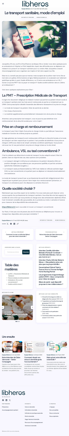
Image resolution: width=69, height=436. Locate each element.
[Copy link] (17, 224)
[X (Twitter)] (9, 400)
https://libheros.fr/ (8, 207)
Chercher (26, 252)
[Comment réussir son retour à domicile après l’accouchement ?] (34, 346)
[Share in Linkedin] (14, 224)
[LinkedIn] (6, 400)
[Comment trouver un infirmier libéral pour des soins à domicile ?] (17, 234)
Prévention (5, 407)
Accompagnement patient (10, 410)
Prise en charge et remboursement (18, 278)
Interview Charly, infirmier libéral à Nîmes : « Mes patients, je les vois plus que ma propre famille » (51, 262)
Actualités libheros (8, 344)
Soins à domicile (42, 17)
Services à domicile (30, 426)
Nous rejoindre (53, 416)
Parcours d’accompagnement (34, 422)
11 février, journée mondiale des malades (16, 315)
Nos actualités (53, 410)
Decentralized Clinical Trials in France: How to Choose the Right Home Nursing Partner (51, 269)
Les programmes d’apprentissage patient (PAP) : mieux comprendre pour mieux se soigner (51, 277)
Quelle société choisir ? (15, 284)
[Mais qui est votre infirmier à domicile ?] (57, 346)
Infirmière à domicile (31, 410)
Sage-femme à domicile (32, 419)
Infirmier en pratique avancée (33, 413)
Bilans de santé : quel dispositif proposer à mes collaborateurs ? (51, 283)
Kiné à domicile (29, 416)
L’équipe (52, 407)
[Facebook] (3, 400)
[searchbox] (13, 252)
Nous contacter (54, 413)
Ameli (54, 145)
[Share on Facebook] (11, 224)
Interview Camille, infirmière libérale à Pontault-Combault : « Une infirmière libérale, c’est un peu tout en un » (50, 254)
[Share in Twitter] (7, 224)
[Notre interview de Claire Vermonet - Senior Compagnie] (51, 234)
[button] (3, 4)
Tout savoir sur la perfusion (50, 311)
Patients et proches (27, 17)
